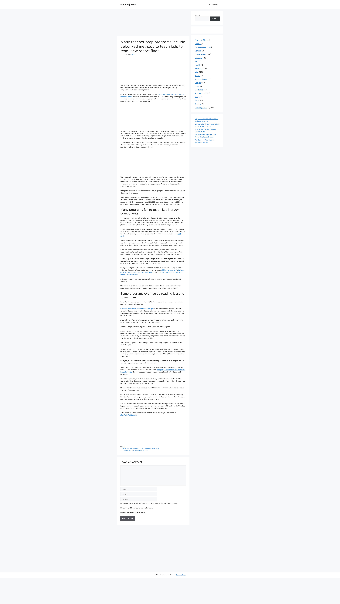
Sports (197, 97)
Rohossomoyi (200, 93)
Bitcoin (198, 44)
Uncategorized (201, 108)
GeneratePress (181, 575)
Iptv (196, 72)
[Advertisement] (153, 23)
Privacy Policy (213, 4)
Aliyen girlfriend (201, 40)
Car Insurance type (203, 47)
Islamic (197, 76)
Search (197, 15)
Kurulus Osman (201, 79)
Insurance (199, 68)
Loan (197, 86)
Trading (198, 104)
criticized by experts (168, 270)
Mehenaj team (128, 4)
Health (197, 65)
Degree (198, 51)
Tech (123, 447)
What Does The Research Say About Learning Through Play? (140, 448)
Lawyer (198, 83)
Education (199, 58)
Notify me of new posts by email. (133, 513)
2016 (122, 236)
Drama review (200, 54)
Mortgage (199, 90)
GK (196, 61)
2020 (179, 234)
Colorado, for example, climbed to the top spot (137, 309)
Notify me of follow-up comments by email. (137, 508)
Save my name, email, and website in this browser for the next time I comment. (150, 503)
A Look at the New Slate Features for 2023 (135, 450)
